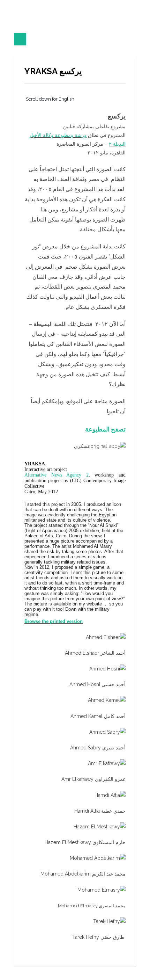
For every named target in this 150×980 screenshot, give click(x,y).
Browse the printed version (53, 621)
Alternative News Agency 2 (56, 475)
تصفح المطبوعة (105, 429)
